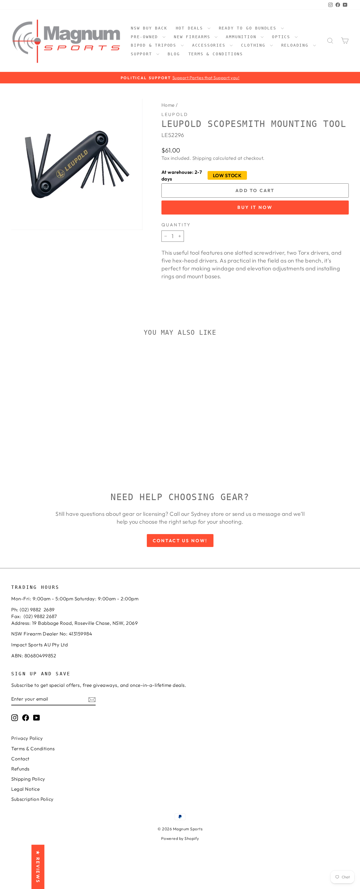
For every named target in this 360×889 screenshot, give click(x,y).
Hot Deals (191, 28)
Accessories (210, 45)
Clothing (254, 45)
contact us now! (180, 540)
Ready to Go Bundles (249, 28)
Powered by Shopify (180, 838)
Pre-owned (146, 37)
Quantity (176, 224)
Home (168, 105)
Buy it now (255, 207)
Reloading (296, 45)
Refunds (20, 769)
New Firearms (193, 37)
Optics (282, 37)
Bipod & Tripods (155, 45)
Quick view (51, 422)
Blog (174, 54)
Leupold (174, 114)
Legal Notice (25, 789)
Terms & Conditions (215, 54)
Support (143, 54)
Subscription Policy (32, 799)
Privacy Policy (27, 738)
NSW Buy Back (149, 28)
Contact (20, 759)
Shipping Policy (28, 779)
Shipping (202, 158)
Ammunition (242, 37)
